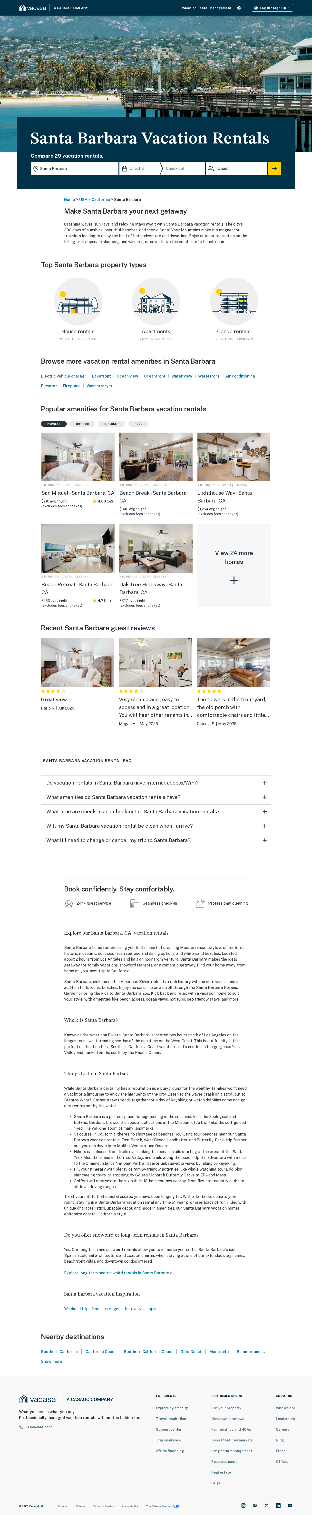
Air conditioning (240, 376)
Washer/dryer (100, 386)
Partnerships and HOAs (231, 1429)
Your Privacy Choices (159, 1506)
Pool (138, 423)
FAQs (215, 1483)
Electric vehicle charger (63, 376)
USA (83, 199)
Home (69, 199)
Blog (280, 1440)
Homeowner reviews (227, 1419)
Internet (111, 423)
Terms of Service (103, 1506)
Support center (169, 1429)
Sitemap (63, 1506)
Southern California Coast (148, 1351)
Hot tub (82, 423)
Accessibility (130, 1506)
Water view (181, 376)
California (101, 199)
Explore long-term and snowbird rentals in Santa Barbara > (118, 1273)
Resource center (225, 1462)
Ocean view (127, 376)
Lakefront (101, 376)
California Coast (101, 1351)
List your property (226, 1408)
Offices (282, 1462)
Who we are (285, 1408)
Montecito (219, 1351)
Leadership (285, 1419)
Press (280, 1451)
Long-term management (231, 1451)
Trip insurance (168, 1440)
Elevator (49, 386)
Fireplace (72, 386)
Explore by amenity (172, 1408)
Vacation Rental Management (206, 8)
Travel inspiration (171, 1419)
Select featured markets (232, 1440)
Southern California (59, 1351)
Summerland (249, 1351)
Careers (282, 1429)
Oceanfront (155, 376)
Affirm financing (170, 1451)
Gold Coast (191, 1351)
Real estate (221, 1472)
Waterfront (208, 376)
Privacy (80, 1506)
